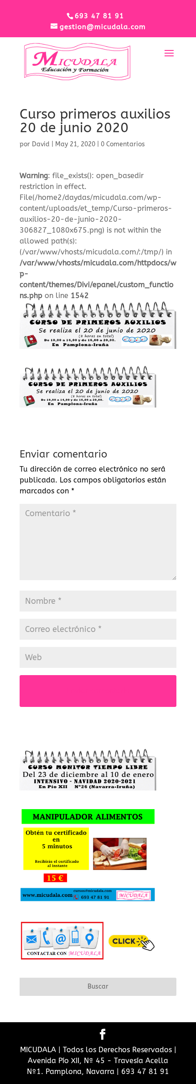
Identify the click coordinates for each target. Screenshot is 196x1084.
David (41, 144)
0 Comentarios (123, 144)
